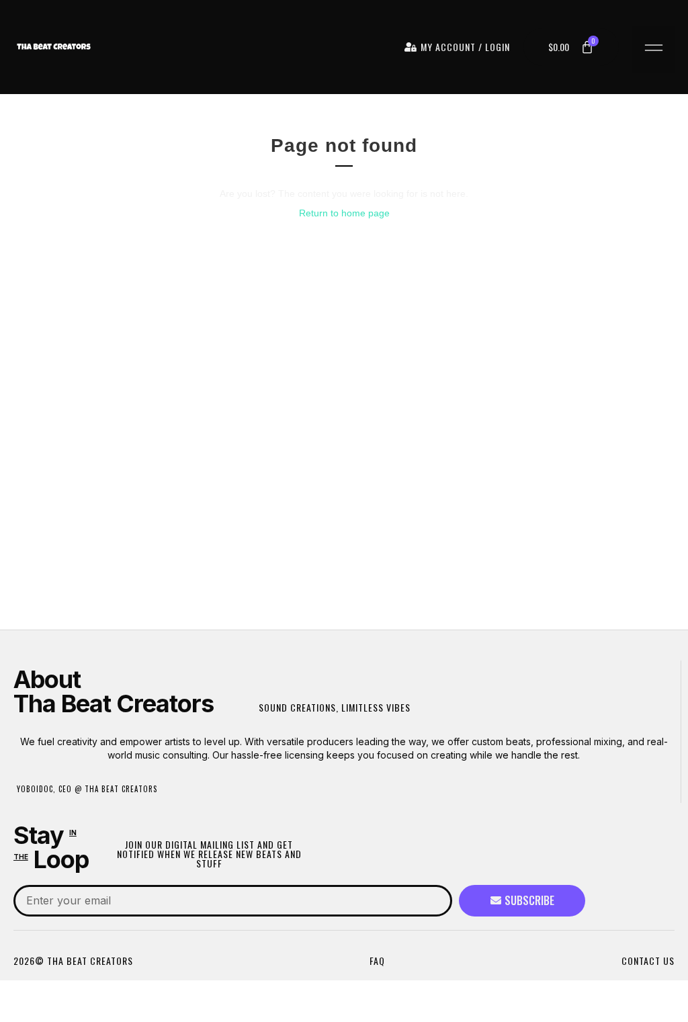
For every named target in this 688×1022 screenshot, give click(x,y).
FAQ (377, 960)
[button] (653, 49)
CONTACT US (648, 960)
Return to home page (344, 213)
